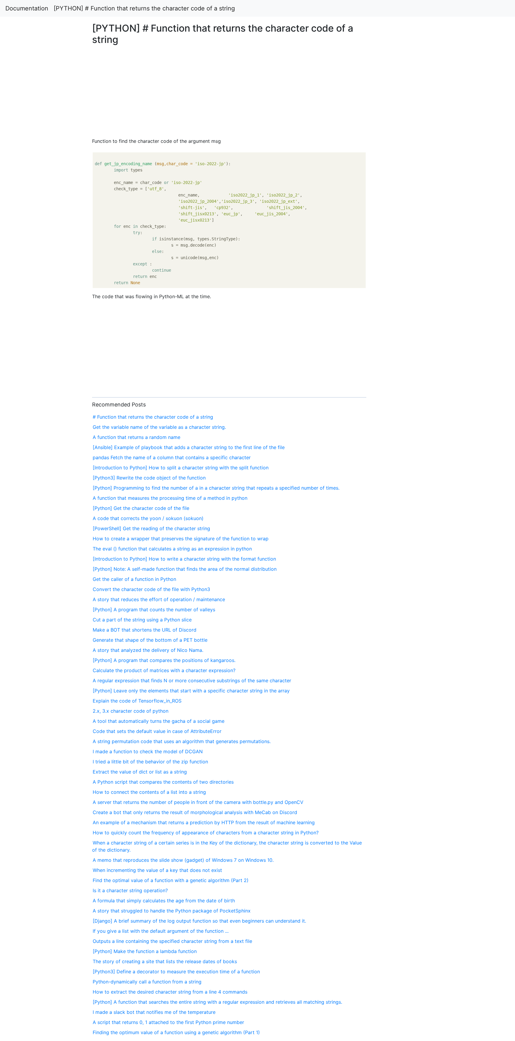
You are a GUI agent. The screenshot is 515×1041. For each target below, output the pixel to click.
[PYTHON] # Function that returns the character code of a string (144, 8)
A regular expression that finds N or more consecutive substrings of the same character (192, 680)
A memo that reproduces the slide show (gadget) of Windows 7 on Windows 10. (183, 860)
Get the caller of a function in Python (134, 579)
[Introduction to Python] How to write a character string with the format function (184, 559)
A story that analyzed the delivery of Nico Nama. (148, 650)
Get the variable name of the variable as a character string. (159, 427)
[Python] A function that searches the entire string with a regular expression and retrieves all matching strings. (217, 1002)
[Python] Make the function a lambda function (145, 951)
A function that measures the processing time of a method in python (170, 498)
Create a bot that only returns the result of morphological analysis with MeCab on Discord (195, 812)
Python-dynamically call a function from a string (147, 982)
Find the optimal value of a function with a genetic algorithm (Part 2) (171, 880)
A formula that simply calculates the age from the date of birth (164, 901)
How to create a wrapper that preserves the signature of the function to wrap (181, 539)
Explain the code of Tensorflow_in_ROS (137, 701)
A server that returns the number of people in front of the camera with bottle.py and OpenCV (198, 802)
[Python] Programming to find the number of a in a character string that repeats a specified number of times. (216, 488)
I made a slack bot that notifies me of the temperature (154, 1012)
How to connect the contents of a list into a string (149, 792)
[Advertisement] (417, 245)
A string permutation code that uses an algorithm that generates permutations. (182, 741)
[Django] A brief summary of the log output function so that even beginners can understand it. (199, 921)
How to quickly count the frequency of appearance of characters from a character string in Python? (206, 833)
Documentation (26, 8)
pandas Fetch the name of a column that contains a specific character (172, 457)
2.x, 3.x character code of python (130, 711)
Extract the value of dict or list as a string (140, 772)
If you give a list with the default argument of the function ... (161, 931)
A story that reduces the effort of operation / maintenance (159, 599)
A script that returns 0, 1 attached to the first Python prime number (168, 1022)
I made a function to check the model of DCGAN (148, 751)
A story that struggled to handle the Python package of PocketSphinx (172, 911)
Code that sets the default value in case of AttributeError (157, 731)
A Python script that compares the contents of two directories (163, 782)
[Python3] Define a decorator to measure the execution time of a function (176, 972)
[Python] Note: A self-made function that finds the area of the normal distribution (185, 569)
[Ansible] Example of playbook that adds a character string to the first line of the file (189, 447)
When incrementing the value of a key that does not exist (157, 870)
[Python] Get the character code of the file (141, 508)
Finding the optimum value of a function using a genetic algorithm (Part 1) (176, 1032)
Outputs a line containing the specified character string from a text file (172, 941)
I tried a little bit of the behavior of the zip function (150, 762)
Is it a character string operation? (130, 890)
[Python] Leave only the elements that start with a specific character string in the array (191, 691)
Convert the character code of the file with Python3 (151, 589)
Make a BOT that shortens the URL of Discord (144, 630)
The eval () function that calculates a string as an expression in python (172, 549)
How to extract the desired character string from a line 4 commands (170, 992)
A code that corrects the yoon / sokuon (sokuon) (148, 518)
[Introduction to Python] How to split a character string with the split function (181, 468)
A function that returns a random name (136, 437)
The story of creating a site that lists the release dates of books (165, 961)
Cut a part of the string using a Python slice (142, 620)
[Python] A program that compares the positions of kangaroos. (164, 660)
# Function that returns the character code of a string (153, 417)
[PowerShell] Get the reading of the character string (151, 528)
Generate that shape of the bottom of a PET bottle (150, 640)
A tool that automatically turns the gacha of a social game (158, 721)
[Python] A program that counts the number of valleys (154, 609)
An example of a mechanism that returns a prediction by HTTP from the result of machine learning (204, 822)
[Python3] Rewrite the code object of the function (149, 478)
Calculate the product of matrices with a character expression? (164, 670)
